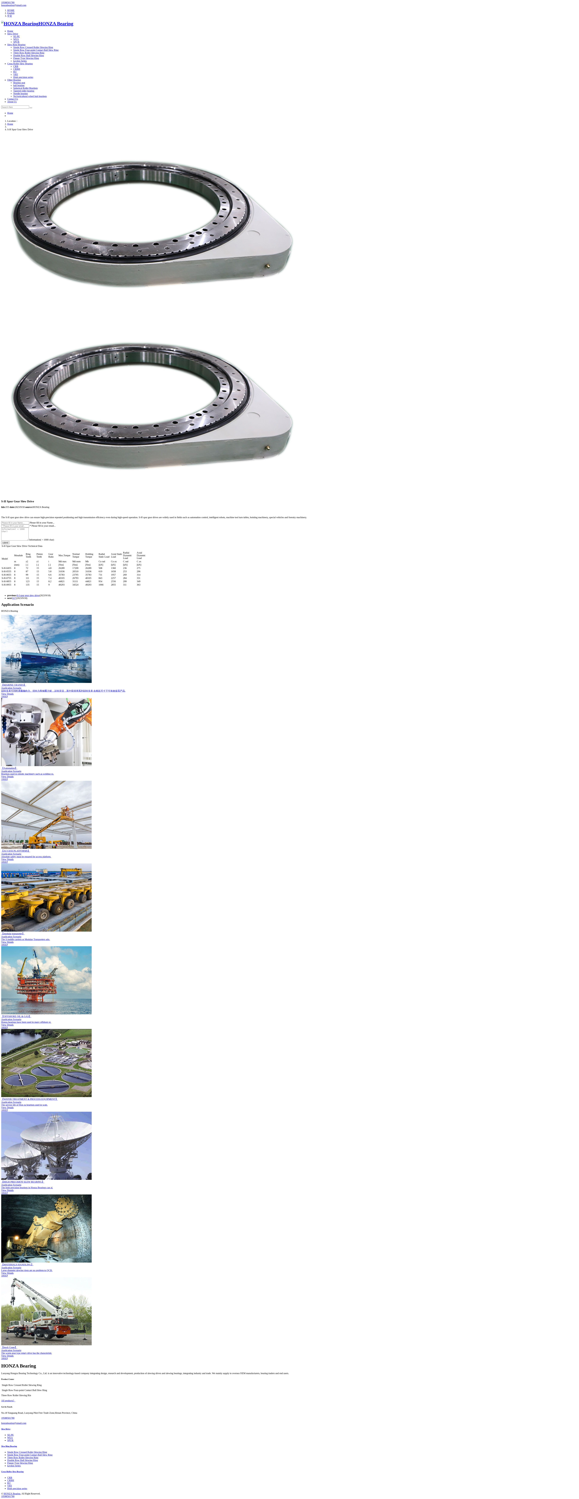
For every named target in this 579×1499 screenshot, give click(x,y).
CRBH (16, 69)
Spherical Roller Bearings (25, 88)
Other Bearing (14, 80)
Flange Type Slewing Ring (26, 58)
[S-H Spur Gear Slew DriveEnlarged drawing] (152, 313)
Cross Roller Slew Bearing (20, 63)
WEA (16, 39)
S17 (14, 598)
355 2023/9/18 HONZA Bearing (25, 507)
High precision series (23, 77)
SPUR (16, 42)
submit (5, 543)
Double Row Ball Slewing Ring (28, 55)
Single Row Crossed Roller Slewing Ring (33, 47)
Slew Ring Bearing (16, 44)
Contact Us (12, 99)
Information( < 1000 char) (41, 539)
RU (15, 72)
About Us (12, 101)
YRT (15, 74)
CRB (15, 66)
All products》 (8, 1400)
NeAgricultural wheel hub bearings (30, 96)
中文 (9, 16)
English (10, 13)
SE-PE (16, 36)
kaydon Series (20, 61)
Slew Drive (12, 33)
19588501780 (7, 2)
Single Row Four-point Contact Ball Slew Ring (36, 50)
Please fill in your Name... (42, 522)
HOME (10, 10)
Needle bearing (20, 93)
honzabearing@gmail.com (13, 5)
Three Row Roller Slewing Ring (28, 52)
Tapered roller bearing (23, 91)
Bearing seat (19, 82)
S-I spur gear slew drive (28, 595)
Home (10, 31)
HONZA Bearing (12, 1493)
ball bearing (18, 85)
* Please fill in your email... (43, 526)
